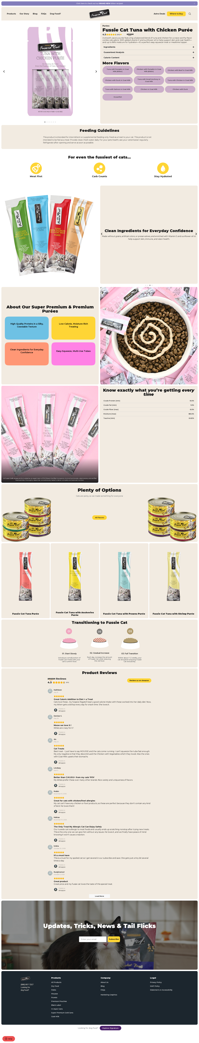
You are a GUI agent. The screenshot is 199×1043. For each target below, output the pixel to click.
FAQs (103, 990)
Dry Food (55, 986)
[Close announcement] (194, 3)
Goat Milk (55, 1016)
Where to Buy (176, 14)
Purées (105, 26)
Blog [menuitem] (35, 14)
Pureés (54, 997)
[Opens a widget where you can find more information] (8, 1039)
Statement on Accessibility (161, 990)
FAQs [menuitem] (43, 14)
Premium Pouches (59, 1001)
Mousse (54, 994)
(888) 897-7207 (27, 984)
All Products (56, 982)
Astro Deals (159, 14)
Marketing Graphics (109, 995)
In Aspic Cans (57, 1009)
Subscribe (114, 939)
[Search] (189, 14)
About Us (104, 982)
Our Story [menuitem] (24, 14)
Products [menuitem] (11, 14)
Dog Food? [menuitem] (55, 14)
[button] (4, 71)
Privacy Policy (156, 982)
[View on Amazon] (50, 691)
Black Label (56, 1005)
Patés (53, 990)
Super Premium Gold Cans (62, 1013)
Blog (102, 986)
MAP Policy (155, 986)
